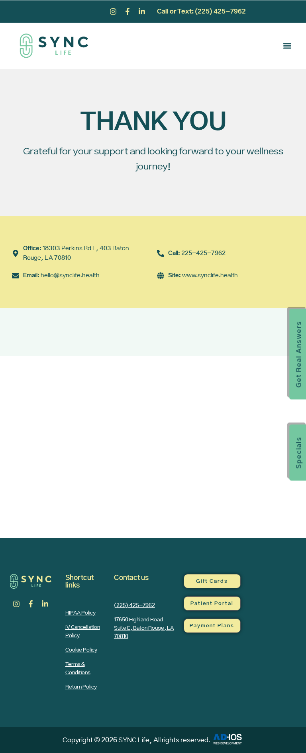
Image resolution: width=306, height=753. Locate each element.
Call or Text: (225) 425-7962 (201, 11)
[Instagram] (113, 11)
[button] (287, 46)
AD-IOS (227, 739)
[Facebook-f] (127, 11)
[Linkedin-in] (142, 11)
